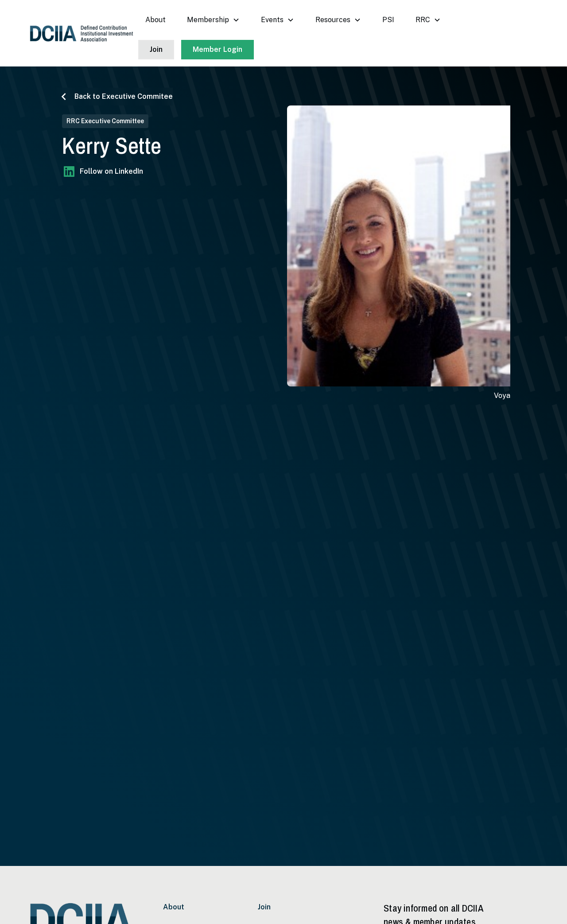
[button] (213, 20)
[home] (81, 33)
